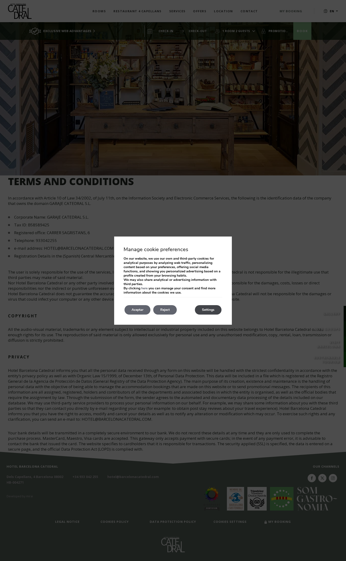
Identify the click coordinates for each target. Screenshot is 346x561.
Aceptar (137, 310)
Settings (208, 310)
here (144, 288)
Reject (165, 310)
